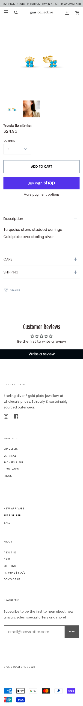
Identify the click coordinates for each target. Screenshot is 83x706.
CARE (7, 259)
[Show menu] (6, 12)
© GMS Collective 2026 (20, 666)
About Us (10, 552)
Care (7, 559)
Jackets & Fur (14, 462)
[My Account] (67, 12)
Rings (8, 475)
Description (13, 218)
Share (14, 290)
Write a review (42, 354)
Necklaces (11, 469)
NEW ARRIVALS (14, 508)
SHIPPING (10, 272)
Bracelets (11, 448)
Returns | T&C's (14, 572)
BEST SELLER (12, 515)
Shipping (10, 566)
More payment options (41, 194)
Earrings (10, 455)
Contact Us (12, 579)
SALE (7, 522)
